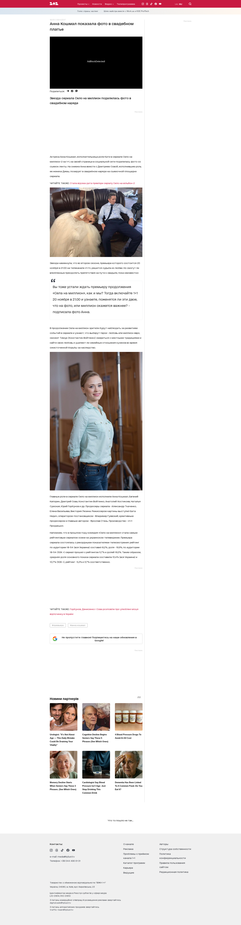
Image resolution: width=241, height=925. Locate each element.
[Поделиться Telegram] (68, 91)
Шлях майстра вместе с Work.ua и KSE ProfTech (126, 11)
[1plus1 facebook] (68, 850)
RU (180, 4)
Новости (97, 4)
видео (108, 4)
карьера (128, 867)
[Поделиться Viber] (76, 91)
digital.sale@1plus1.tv (60, 902)
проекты (82, 4)
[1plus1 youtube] (73, 850)
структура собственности (175, 848)
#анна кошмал (77, 625)
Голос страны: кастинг (87, 11)
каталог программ (134, 862)
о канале (128, 844)
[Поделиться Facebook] (72, 91)
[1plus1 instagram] (51, 850)
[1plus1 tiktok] (62, 850)
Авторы (163, 844)
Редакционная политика (173, 871)
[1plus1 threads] (56, 850)
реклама (128, 848)
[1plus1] (54, 3)
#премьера (58, 625)
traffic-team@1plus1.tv (61, 909)
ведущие (128, 872)
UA (176, 4)
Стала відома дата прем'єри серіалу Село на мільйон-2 (102, 183)
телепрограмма (126, 4)
